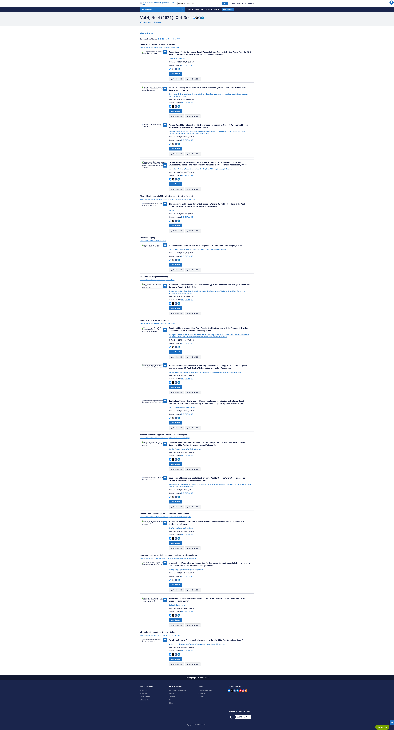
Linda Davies (229, 484)
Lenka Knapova (193, 372)
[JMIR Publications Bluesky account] (229, 690)
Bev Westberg (212, 131)
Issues (171, 700)
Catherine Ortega (191, 337)
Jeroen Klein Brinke (184, 249)
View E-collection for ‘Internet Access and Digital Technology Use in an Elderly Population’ (168, 558)
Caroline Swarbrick (240, 484)
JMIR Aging (148, 9)
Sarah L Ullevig (230, 335)
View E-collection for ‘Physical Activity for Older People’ (157, 323)
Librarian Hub (144, 700)
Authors (172, 694)
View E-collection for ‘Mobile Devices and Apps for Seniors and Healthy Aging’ (165, 438)
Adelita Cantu (239, 335)
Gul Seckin (172, 605)
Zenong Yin (173, 335)
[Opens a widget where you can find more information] (382, 727)
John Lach (230, 169)
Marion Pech (173, 644)
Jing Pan (172, 528)
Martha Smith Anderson (177, 169)
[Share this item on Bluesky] (194, 18)
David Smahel (217, 372)
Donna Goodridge (174, 131)
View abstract (175, 73)
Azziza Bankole (190, 169)
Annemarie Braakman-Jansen (239, 94)
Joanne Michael (180, 133)
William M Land (219, 335)
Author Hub (144, 690)
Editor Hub (144, 694)
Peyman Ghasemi (181, 449)
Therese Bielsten (185, 484)
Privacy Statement (205, 690)
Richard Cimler (227, 372)
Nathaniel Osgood (203, 133)
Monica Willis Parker (221, 291)
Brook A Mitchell (211, 169)
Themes (172, 697)
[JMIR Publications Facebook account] (234, 690)
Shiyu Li (192, 335)
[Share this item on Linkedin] (202, 18)
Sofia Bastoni (173, 94)
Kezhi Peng (210, 335)
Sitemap (201, 697)
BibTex (164, 39)
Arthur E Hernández (178, 337)
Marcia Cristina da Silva (196, 94)
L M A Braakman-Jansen (217, 249)
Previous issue (146, 22)
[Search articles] (225, 3)
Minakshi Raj (173, 58)
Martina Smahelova (205, 372)
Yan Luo (171, 210)
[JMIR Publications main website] (157, 3)
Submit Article (228, 9)
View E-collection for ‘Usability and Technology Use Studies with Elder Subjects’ (165, 517)
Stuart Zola (183, 291)
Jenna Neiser (193, 131)
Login (244, 3)
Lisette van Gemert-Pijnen (177, 96)
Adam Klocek (183, 372)
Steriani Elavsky (174, 372)
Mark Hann (194, 484)
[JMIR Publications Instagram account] (243, 690)
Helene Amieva (220, 644)
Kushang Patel (190, 407)
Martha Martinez (200, 335)
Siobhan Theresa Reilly (217, 484)
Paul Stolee (191, 449)
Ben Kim (172, 449)
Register (251, 3)
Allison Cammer (191, 133)
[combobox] (204, 3)
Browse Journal (211, 9)
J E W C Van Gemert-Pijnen (200, 249)
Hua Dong (178, 528)
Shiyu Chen (200, 291)
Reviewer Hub (145, 697)
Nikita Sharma (173, 249)
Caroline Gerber (209, 291)
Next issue (157, 22)
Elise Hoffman (181, 407)
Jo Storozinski (236, 131)
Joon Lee (198, 449)
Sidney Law (241, 291)
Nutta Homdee (201, 169)
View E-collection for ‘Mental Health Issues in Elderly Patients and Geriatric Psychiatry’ (167, 199)
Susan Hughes (181, 605)
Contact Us (202, 694)
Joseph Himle (198, 569)
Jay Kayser (182, 569)
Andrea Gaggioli (223, 94)
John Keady (178, 486)
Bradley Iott (181, 58)
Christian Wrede (183, 94)
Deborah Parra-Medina (204, 337)
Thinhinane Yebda (195, 644)
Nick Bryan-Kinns (187, 528)
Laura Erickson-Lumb (224, 131)
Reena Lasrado (174, 484)
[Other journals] (182, 9)
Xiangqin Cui (191, 291)
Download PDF (177, 79)
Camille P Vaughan (186, 293)
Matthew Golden (174, 293)
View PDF (176, 39)
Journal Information (195, 9)
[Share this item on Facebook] (199, 18)
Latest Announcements (177, 690)
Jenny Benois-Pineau (208, 644)
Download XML (193, 79)
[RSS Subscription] (246, 690)
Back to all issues (147, 33)
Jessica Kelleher (174, 291)
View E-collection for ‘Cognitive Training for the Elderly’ (157, 280)
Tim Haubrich (202, 131)
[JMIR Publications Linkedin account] (237, 690)
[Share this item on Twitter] (196, 18)
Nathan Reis (184, 131)
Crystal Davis (232, 291)
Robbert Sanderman (211, 94)
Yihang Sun (190, 569)
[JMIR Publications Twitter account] (232, 690)
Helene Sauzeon (183, 644)
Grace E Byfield (222, 169)
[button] (391, 2)
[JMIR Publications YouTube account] (240, 690)
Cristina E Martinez (183, 335)
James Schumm (204, 484)
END (159, 39)
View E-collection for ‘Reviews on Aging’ (153, 241)
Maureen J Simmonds (219, 337)
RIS (169, 39)
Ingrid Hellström (187, 486)
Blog (171, 703)
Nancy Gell (172, 407)
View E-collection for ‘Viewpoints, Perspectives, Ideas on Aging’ (160, 635)
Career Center (236, 3)
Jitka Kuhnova (236, 372)
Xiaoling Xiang (173, 569)
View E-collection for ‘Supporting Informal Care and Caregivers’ (160, 47)
